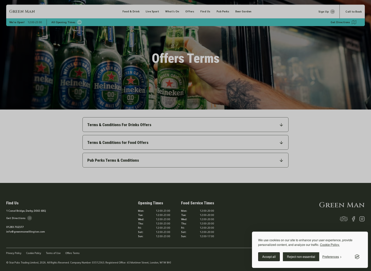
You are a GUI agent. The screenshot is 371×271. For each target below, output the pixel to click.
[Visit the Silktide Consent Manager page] (357, 256)
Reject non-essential (301, 256)
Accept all (269, 256)
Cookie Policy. (330, 244)
